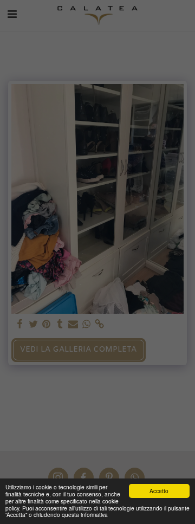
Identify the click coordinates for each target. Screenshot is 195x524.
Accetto (159, 491)
